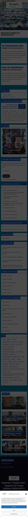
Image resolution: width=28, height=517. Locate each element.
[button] (26, 494)
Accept (14, 506)
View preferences (14, 513)
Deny (14, 510)
